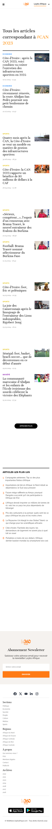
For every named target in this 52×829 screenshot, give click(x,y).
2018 (4, 786)
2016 (4, 792)
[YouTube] (26, 693)
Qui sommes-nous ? (10, 753)
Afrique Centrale (9, 739)
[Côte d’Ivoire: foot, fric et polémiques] (42, 286)
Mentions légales (9, 759)
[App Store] (16, 810)
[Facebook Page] (15, 693)
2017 (4, 789)
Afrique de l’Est (8, 742)
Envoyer (26, 674)
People (5, 715)
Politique (6, 706)
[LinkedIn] (31, 693)
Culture (5, 718)
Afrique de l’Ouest (9, 736)
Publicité (6, 766)
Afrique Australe (9, 745)
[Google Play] (35, 810)
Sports (6, 134)
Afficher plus (26, 426)
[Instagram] (37, 693)
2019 (4, 783)
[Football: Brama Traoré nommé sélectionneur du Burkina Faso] (42, 245)
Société (6, 375)
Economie (7, 54)
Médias (5, 721)
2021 (4, 777)
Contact (6, 762)
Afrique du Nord (9, 733)
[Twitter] (20, 693)
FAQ (4, 756)
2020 (4, 780)
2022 (4, 774)
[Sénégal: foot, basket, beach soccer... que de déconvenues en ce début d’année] (42, 353)
